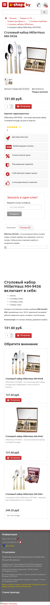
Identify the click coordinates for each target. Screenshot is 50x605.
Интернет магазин (14, 586)
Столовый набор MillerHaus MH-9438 (24, 378)
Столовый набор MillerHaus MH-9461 (24, 494)
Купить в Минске (8, 584)
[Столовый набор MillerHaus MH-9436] (26, 57)
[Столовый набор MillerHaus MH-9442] (26, 420)
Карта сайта (9, 545)
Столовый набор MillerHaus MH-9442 (24, 436)
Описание (11, 227)
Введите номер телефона (18, 202)
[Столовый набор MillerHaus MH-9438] (26, 362)
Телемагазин (26, 586)
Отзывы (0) (25, 227)
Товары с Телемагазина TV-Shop (26, 584)
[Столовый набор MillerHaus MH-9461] (26, 477)
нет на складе (13, 515)
